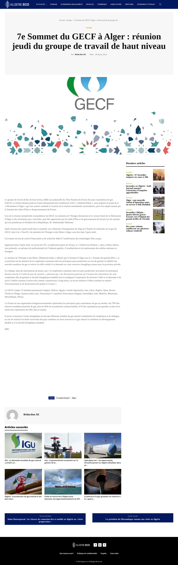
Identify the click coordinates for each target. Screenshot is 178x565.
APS (7, 329)
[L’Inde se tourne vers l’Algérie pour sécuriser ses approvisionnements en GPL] (63, 481)
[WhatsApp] (97, 64)
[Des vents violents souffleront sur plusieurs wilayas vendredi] (159, 227)
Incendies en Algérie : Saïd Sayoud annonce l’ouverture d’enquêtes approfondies (138, 189)
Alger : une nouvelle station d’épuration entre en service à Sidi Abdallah (138, 202)
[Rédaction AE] (14, 415)
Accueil (62, 20)
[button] (160, 4)
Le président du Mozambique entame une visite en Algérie (133, 519)
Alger (74, 398)
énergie (69, 20)
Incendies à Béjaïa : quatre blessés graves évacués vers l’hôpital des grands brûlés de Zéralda (138, 215)
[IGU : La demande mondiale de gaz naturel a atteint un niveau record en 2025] (23, 445)
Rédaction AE (80, 54)
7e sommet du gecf (63, 398)
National (129, 172)
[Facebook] (80, 64)
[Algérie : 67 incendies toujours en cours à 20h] (159, 175)
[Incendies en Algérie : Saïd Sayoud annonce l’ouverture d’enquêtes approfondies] (159, 188)
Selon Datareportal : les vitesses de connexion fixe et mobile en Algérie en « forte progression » (45, 520)
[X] (86, 64)
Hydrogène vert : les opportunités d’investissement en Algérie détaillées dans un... (102, 462)
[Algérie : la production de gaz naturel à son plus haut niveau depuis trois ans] (23, 481)
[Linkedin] (100, 545)
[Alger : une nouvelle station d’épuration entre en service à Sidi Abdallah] (159, 201)
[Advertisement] (63, 179)
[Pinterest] (91, 64)
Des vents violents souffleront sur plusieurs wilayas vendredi (137, 228)
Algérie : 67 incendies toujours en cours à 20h (137, 176)
